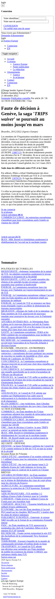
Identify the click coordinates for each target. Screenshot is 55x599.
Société (4, 573)
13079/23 (16, 178)
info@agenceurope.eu (12, 596)
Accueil (10, 59)
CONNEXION (11, 26)
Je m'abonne (18, 77)
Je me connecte (8, 209)
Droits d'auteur (7, 565)
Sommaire (6, 98)
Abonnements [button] (13, 72)
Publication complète (21, 98)
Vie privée (5, 562)
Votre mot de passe (12, 21)
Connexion (12, 46)
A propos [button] (11, 61)
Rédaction (5, 576)
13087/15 (16, 152)
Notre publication (21, 67)
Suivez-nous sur (8, 557)
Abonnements (6, 570)
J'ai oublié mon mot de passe (17, 28)
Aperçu (16, 74)
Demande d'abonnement (12, 35)
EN (8, 48)
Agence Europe (20, 64)
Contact (10, 80)
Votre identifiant (11, 18)
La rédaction (18, 69)
